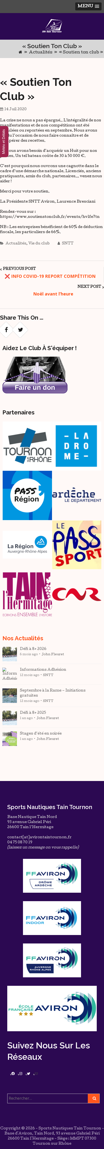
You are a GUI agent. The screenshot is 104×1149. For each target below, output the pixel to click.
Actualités (40, 53)
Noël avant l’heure (53, 294)
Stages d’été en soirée (41, 734)
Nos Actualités (22, 638)
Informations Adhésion (43, 670)
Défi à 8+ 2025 (33, 713)
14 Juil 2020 (15, 109)
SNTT (67, 244)
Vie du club (39, 244)
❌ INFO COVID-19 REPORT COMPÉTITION (50, 276)
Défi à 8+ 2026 (33, 649)
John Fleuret (53, 654)
